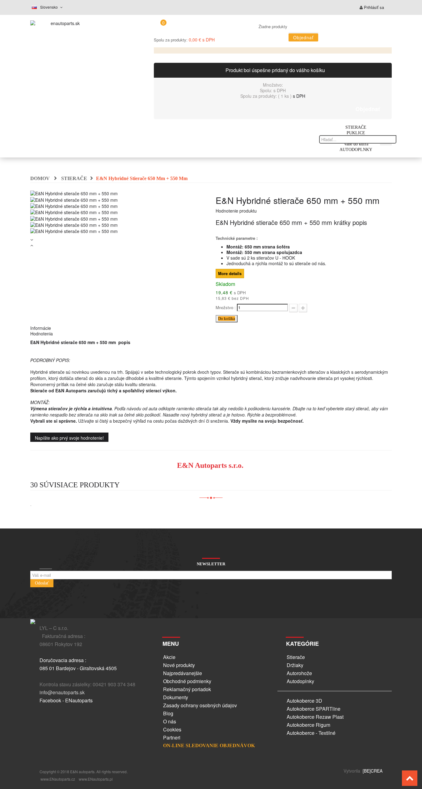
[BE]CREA (371, 771)
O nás (169, 721)
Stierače (296, 657)
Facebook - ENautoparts (66, 700)
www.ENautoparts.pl (96, 779)
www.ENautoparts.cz (57, 779)
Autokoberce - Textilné (311, 732)
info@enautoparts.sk (62, 692)
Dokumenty (175, 697)
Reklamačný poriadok (187, 689)
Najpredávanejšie (182, 673)
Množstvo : (226, 307)
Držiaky (295, 665)
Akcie (169, 657)
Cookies (172, 729)
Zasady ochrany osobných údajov (200, 705)
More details (230, 273)
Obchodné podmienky (187, 681)
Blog (168, 713)
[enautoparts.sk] (62, 25)
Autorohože (299, 673)
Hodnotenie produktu (236, 211)
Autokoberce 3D (304, 700)
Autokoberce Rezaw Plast (315, 716)
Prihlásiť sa (373, 7)
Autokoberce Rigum (308, 724)
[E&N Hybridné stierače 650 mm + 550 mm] (74, 199)
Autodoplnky (300, 681)
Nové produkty (179, 665)
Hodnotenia (41, 333)
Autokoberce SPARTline (313, 708)
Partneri (171, 737)
